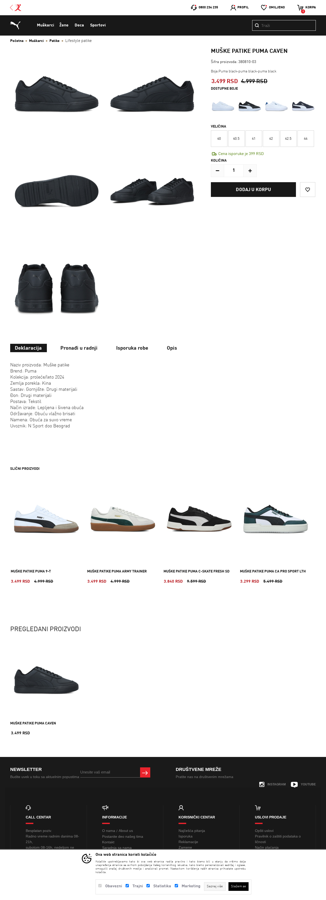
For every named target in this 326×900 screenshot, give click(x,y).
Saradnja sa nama (117, 848)
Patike (54, 41)
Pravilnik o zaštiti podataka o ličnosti (278, 839)
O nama (108, 831)
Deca (79, 25)
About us (126, 831)
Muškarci (45, 25)
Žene (64, 25)
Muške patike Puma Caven (33, 723)
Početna (16, 41)
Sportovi (98, 25)
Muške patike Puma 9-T (31, 571)
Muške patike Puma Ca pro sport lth (273, 571)
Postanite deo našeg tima (122, 836)
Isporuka (186, 836)
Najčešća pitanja (192, 831)
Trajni (137, 886)
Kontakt (108, 842)
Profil (243, 7)
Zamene (185, 847)
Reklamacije (188, 842)
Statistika (162, 886)
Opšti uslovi (264, 831)
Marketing (191, 886)
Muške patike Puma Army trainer (117, 571)
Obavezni (113, 886)
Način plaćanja (267, 847)
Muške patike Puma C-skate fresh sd (196, 571)
